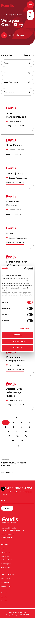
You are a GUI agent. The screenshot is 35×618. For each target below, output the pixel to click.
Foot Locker (5, 556)
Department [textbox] (8, 92)
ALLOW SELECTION (17, 341)
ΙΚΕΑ (2, 548)
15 (13, 441)
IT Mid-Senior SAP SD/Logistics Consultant (16, 265)
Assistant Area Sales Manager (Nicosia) (14, 392)
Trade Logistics (6, 563)
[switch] (30, 308)
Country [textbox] (6, 63)
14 (26, 436)
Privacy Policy (5, 582)
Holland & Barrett (7, 560)
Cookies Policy (6, 586)
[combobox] (17, 63)
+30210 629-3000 (7, 535)
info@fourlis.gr (7, 538)
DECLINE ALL (17, 348)
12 (9, 436)
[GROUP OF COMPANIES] (8, 6)
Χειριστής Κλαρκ (15, 173)
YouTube (4, 601)
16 (22, 441)
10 (17, 432)
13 (17, 436)
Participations (5, 567)
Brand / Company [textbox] (10, 82)
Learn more (5, 472)
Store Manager (14, 145)
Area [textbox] (5, 73)
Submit (7, 508)
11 (26, 432)
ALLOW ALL (17, 335)
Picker (9, 233)
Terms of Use (5, 578)
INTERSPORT (5, 552)
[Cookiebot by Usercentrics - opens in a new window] (25, 268)
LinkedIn (4, 597)
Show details (24, 329)
